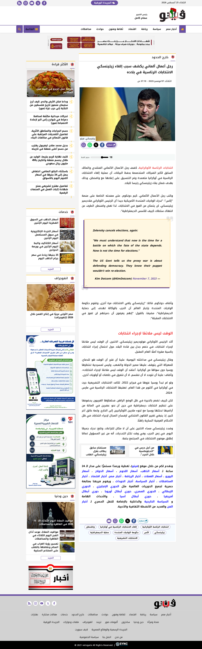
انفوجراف (87, 622)
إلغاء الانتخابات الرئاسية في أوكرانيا (118, 527)
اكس (146, 533)
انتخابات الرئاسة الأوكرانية (155, 527)
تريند (98, 622)
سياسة (157, 29)
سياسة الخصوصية (89, 637)
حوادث (100, 29)
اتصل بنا (106, 637)
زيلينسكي (159, 533)
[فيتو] (172, 16)
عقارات (34, 614)
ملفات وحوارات (71, 622)
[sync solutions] (121, 645)
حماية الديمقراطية (99, 533)
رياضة (144, 29)
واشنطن (90, 527)
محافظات (86, 29)
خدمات (64, 614)
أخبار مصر (171, 29)
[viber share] (109, 521)
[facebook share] (102, 145)
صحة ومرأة (153, 622)
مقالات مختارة (49, 614)
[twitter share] (96, 145)
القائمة (30, 29)
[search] (19, 29)
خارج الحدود (77, 614)
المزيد (51, 269)
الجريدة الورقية (103, 2)
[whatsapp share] (89, 145)
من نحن (119, 637)
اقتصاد (132, 29)
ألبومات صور (111, 622)
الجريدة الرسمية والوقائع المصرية (109, 629)
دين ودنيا (139, 622)
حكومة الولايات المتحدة (126, 533)
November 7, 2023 (144, 278)
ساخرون (125, 622)
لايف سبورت (81, 629)
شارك (110, 145)
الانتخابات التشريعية (127, 538)
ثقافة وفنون (116, 29)
